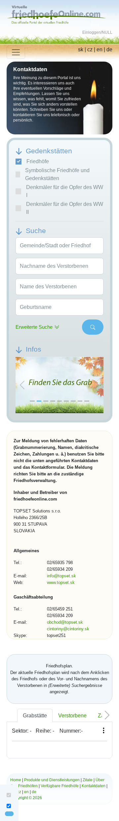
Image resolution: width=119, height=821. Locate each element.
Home (15, 780)
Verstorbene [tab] (72, 715)
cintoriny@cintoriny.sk (68, 628)
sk (80, 49)
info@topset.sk (61, 575)
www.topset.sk (61, 582)
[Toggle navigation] (16, 52)
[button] (22, 385)
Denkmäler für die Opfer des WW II (64, 208)
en (99, 49)
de (109, 49)
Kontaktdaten (93, 786)
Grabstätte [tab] (35, 715)
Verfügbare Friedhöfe (60, 786)
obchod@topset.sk (65, 622)
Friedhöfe (37, 161)
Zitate (88, 780)
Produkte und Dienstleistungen (52, 780)
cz (90, 49)
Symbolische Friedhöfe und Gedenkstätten (57, 174)
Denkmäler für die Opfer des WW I (64, 191)
